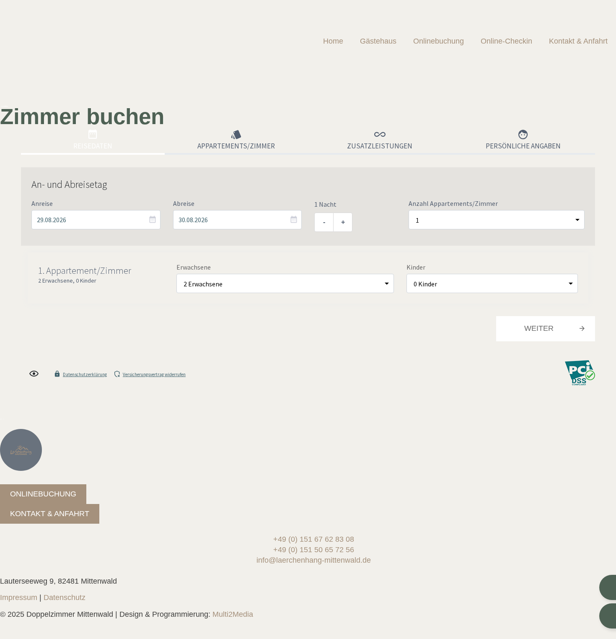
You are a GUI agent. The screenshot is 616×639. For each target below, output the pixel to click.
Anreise (42, 203)
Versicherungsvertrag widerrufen (154, 374)
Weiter (539, 328)
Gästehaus (378, 41)
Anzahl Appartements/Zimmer (453, 203)
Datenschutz (64, 597)
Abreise (183, 203)
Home (333, 41)
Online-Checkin (506, 41)
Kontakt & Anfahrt (578, 41)
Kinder (415, 267)
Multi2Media (232, 614)
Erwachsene (193, 267)
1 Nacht (325, 204)
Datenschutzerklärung (85, 374)
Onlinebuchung (438, 41)
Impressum (18, 597)
